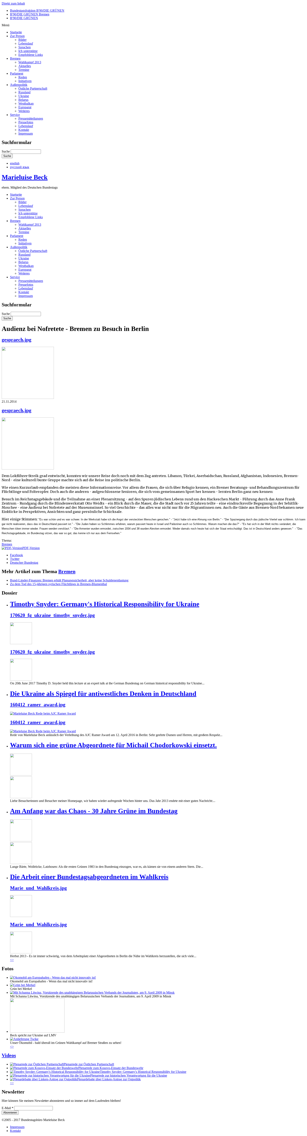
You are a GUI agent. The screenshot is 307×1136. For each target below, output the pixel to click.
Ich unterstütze (28, 51)
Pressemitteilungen (30, 118)
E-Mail (7, 1108)
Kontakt (23, 130)
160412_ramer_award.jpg (37, 704)
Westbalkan (26, 103)
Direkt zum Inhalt (13, 3)
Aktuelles (24, 66)
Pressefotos (25, 122)
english (14, 163)
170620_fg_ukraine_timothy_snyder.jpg (52, 615)
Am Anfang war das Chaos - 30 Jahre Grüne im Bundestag (94, 811)
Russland (24, 92)
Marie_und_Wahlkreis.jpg (38, 888)
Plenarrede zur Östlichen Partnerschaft (89, 1064)
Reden (22, 77)
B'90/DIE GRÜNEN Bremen (29, 14)
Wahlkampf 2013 (29, 62)
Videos (9, 1055)
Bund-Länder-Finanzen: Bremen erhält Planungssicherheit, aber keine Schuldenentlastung (69, 580)
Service (15, 114)
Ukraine (23, 96)
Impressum (25, 133)
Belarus (23, 99)
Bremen (15, 58)
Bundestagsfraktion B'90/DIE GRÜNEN (37, 10)
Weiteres (24, 111)
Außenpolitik (18, 84)
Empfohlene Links (30, 54)
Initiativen (25, 81)
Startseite (16, 32)
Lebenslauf (25, 43)
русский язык (19, 167)
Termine (23, 69)
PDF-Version (31, 548)
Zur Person (17, 36)
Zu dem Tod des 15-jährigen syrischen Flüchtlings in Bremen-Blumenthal (58, 584)
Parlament (16, 73)
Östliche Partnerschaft (32, 88)
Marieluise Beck (25, 177)
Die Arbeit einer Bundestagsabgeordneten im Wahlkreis (89, 876)
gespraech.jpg (16, 339)
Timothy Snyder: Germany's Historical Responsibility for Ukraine (104, 604)
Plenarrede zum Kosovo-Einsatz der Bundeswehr (110, 1068)
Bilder (22, 39)
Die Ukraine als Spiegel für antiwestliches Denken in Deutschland (103, 693)
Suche (6, 151)
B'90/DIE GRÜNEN (24, 18)
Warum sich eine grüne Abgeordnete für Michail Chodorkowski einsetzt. (113, 745)
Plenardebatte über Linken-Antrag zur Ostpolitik (109, 1079)
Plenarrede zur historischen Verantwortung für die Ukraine (128, 1075)
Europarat (24, 107)
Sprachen (24, 47)
